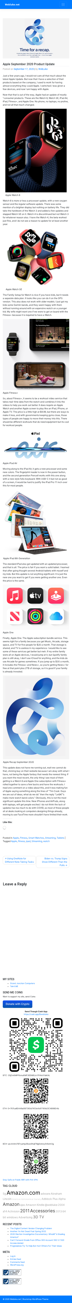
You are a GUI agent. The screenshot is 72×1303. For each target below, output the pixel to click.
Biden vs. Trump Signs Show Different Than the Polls (54, 862)
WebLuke (43, 69)
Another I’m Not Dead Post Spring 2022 (28, 1231)
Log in (13, 1256)
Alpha (62, 1198)
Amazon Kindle (35, 1204)
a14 (5, 1211)
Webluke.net (12, 4)
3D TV (38, 1217)
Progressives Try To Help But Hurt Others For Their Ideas (36, 1246)
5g (4, 1193)
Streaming (50, 837)
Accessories (42, 1210)
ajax (22, 1204)
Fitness (23, 837)
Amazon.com (23, 1192)
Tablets (60, 837)
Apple (16, 837)
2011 (25, 1210)
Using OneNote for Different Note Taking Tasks (19, 860)
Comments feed (17, 1262)
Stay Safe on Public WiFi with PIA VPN (20, 1180)
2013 (59, 1211)
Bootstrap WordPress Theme (35, 1299)
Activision (14, 1211)
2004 (61, 1204)
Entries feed (15, 1259)
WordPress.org (16, 1265)
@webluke (51, 1204)
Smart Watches (36, 837)
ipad (28, 841)
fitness (21, 841)
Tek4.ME (14, 986)
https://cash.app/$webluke (36, 1014)
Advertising (25, 1217)
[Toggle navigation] (63, 4)
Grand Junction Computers (22, 983)
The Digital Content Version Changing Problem (31, 1228)
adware (45, 1193)
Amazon (11, 1204)
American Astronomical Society (26, 1199)
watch (46, 841)
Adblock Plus (50, 1198)
